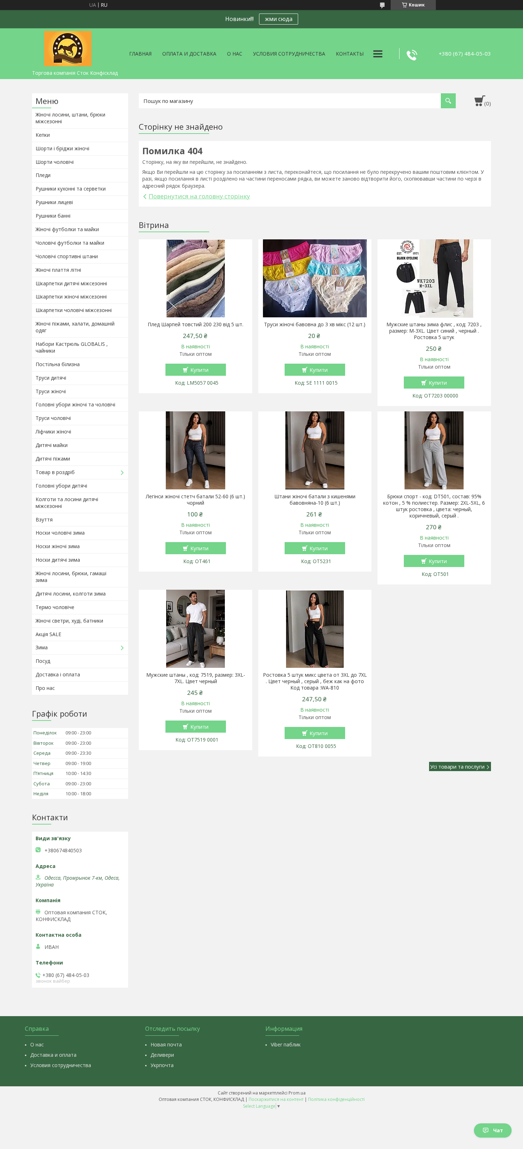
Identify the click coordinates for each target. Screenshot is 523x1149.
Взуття (44, 519)
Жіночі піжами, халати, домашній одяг (75, 327)
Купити (199, 369)
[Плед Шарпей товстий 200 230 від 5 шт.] (195, 278)
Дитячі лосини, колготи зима (71, 593)
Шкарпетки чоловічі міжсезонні (74, 310)
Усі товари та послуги (457, 766)
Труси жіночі (51, 391)
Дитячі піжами (53, 458)
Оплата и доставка (189, 53)
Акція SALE (48, 634)
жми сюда (278, 19)
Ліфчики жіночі (53, 431)
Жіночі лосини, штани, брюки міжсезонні (70, 118)
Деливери (162, 1054)
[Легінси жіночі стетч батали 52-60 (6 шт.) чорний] (195, 450)
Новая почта (166, 1044)
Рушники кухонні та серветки (71, 188)
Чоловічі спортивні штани (67, 256)
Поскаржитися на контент (276, 1099)
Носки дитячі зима (58, 559)
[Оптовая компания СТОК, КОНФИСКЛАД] (67, 47)
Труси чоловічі (53, 418)
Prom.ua (297, 1093)
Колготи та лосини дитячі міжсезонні (67, 502)
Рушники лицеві (54, 202)
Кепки (43, 134)
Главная (140, 53)
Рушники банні (53, 215)
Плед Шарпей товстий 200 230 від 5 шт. (195, 324)
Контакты (350, 53)
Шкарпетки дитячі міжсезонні (71, 283)
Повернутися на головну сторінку (199, 196)
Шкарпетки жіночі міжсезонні (71, 296)
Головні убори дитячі (61, 485)
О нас (234, 53)
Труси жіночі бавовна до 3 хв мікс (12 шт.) (314, 324)
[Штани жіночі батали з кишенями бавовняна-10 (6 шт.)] (315, 450)
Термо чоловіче (55, 607)
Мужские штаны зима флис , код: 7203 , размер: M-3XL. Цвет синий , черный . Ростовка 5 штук (434, 330)
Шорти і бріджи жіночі (62, 148)
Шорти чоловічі (55, 161)
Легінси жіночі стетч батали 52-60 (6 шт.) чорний (195, 499)
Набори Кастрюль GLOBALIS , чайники (72, 347)
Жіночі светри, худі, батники (69, 620)
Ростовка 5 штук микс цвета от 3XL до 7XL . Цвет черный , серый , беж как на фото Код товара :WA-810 (315, 681)
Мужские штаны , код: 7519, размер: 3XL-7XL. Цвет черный (195, 678)
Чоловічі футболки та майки (70, 242)
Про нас (45, 688)
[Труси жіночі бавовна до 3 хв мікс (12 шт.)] (315, 278)
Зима (42, 647)
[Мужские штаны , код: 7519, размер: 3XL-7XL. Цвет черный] (195, 629)
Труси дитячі (51, 377)
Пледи (43, 175)
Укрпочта (162, 1065)
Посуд (43, 660)
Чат (498, 1130)
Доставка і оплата (58, 674)
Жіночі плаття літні (58, 269)
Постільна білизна (58, 364)
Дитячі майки (52, 445)
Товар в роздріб (55, 472)
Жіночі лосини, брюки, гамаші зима (71, 576)
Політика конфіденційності (336, 1099)
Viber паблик (286, 1044)
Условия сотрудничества (289, 53)
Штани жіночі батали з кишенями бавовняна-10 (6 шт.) (314, 499)
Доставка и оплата (53, 1054)
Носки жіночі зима (58, 546)
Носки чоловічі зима (60, 532)
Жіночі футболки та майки (67, 229)
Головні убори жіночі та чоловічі (75, 404)
